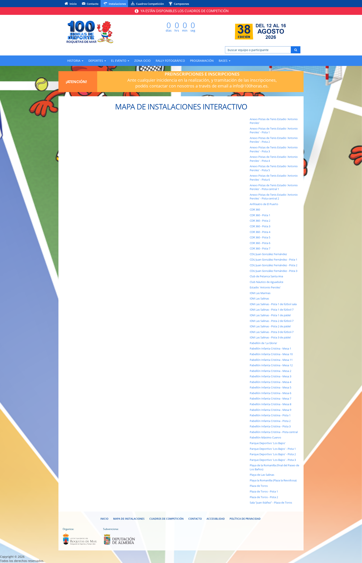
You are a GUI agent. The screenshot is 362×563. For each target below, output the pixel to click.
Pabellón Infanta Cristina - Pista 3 (270, 426)
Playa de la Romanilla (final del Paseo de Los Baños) (274, 467)
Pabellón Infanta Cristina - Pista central (274, 432)
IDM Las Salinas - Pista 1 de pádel (270, 315)
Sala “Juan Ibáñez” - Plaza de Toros (271, 502)
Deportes (96, 61)
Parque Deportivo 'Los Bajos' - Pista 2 (273, 454)
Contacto (92, 4)
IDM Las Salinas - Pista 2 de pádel (270, 326)
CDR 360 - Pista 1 (260, 215)
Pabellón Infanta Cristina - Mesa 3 (270, 376)
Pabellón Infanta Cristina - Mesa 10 (271, 354)
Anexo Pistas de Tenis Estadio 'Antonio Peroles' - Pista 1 (274, 130)
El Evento (119, 61)
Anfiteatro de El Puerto (264, 204)
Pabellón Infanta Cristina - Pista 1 (270, 415)
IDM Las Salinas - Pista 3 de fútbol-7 (271, 332)
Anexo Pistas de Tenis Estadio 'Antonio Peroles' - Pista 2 (274, 140)
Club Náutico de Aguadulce (266, 282)
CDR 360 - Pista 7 (260, 248)
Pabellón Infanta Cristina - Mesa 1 (270, 348)
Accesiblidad (216, 519)
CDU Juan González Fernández (268, 254)
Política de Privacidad (245, 519)
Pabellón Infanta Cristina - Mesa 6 (270, 393)
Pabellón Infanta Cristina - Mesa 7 (270, 398)
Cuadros (149, 4)
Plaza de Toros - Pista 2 (264, 497)
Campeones (181, 4)
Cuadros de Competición (166, 519)
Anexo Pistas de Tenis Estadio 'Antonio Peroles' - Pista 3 (274, 149)
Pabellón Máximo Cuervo (265, 437)
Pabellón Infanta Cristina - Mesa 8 (270, 404)
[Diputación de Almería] (120, 539)
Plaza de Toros (259, 486)
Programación (202, 61)
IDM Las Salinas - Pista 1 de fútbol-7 (271, 309)
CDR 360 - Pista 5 (260, 237)
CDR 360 (255, 209)
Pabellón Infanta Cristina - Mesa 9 (270, 410)
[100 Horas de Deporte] (99, 31)
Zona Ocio (142, 61)
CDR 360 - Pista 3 (260, 226)
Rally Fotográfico (170, 61)
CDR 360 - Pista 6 (260, 243)
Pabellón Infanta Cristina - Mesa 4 (270, 382)
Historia (74, 61)
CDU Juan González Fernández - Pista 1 (273, 259)
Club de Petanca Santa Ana (266, 276)
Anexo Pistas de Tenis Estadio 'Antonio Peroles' (274, 121)
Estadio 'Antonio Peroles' (265, 287)
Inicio (73, 4)
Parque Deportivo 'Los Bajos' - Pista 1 (273, 449)
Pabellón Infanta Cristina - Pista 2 (270, 421)
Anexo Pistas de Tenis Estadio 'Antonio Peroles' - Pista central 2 (274, 197)
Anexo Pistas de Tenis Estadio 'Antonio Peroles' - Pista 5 (274, 168)
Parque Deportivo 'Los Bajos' (268, 443)
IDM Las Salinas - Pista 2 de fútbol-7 (271, 321)
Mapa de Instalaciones (129, 519)
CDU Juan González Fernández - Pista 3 (273, 271)
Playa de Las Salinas (262, 475)
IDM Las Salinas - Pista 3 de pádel (270, 337)
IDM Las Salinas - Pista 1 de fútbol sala (273, 304)
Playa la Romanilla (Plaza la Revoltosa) (273, 480)
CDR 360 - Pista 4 (260, 232)
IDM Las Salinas (259, 298)
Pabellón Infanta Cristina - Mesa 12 (271, 365)
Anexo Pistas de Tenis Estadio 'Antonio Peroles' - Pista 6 (274, 177)
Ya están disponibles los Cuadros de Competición (184, 11)
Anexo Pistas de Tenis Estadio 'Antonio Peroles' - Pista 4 (274, 159)
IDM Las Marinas (260, 293)
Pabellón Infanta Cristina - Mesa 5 (270, 387)
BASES (223, 61)
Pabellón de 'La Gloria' (263, 343)
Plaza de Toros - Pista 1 (264, 491)
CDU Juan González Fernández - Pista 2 (273, 265)
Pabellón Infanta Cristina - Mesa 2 (270, 371)
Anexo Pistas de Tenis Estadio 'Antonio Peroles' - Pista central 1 (274, 187)
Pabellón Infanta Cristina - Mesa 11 (271, 360)
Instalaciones (117, 4)
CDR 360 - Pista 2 (260, 220)
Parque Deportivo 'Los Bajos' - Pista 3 (273, 460)
